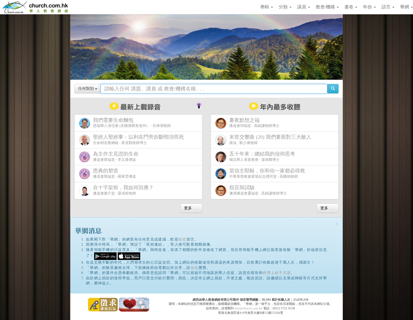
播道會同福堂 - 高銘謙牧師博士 (254, 122)
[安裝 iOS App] (129, 256)
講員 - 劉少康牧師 (270, 139)
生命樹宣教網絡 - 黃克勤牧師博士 (138, 139)
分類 (284, 6)
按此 (182, 239)
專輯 (265, 6)
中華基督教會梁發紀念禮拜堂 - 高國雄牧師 (267, 173)
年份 (368, 6)
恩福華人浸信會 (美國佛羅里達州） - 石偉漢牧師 (132, 122)
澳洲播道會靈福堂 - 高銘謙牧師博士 (258, 190)
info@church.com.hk (248, 308)
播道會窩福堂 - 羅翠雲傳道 (114, 173)
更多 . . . (191, 208)
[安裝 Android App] (105, 256)
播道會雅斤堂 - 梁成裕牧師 (123, 190)
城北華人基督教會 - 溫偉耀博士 (262, 156)
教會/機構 (326, 6)
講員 (302, 6)
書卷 (349, 6)
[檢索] (333, 88)
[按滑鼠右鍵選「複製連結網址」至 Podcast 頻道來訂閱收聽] (199, 105)
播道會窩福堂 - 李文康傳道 (116, 156)
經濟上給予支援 (277, 273)
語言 (387, 6)
